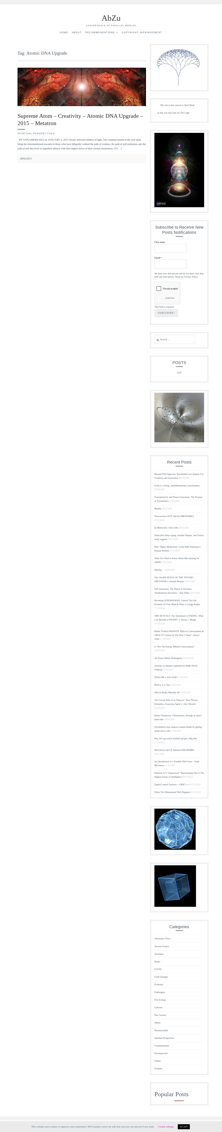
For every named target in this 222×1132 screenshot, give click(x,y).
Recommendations (100, 32)
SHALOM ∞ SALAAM (165, 677)
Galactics (158, 1007)
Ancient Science (161, 946)
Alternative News (162, 938)
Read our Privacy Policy (186, 277)
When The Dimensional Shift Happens (172, 792)
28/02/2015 (26, 158)
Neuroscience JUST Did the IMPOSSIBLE (174, 516)
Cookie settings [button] (166, 1126)
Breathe (157, 508)
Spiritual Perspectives (36, 133)
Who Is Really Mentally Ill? (167, 692)
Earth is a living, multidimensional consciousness (177, 485)
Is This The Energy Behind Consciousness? (174, 646)
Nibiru (157, 1023)
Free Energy (160, 1000)
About (77, 32)
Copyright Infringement (142, 32)
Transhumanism (161, 1046)
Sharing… (159, 570)
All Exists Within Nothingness (168, 658)
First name (159, 242)
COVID (158, 969)
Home (64, 32)
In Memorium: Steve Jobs (166, 528)
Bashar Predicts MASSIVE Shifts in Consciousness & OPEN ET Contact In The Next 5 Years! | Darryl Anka (179, 635)
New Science (160, 1015)
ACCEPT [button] (184, 1127)
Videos (157, 1061)
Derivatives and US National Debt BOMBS (174, 750)
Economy (158, 984)
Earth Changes (161, 977)
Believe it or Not (162, 685)
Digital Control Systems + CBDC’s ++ (172, 784)
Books (157, 961)
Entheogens (159, 992)
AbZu (111, 18)
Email (158, 258)
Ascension (159, 954)
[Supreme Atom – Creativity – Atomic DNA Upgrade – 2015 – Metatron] (82, 105)
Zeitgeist (158, 1068)
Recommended (161, 1030)
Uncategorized (161, 1053)
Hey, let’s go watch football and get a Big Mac (175, 738)
